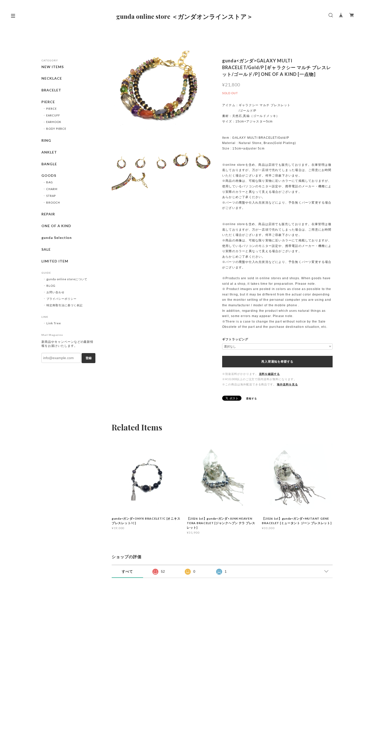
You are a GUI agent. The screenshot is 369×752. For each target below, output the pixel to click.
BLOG (50, 285)
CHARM (51, 189)
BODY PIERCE (56, 128)
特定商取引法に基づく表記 (64, 305)
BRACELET (51, 90)
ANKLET (49, 152)
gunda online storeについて (66, 279)
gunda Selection (56, 238)
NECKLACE (51, 78)
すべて (127, 571)
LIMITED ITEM (54, 261)
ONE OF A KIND (56, 226)
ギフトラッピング (235, 339)
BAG (49, 182)
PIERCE (48, 102)
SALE (46, 249)
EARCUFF (53, 115)
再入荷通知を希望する (277, 361)
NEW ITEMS (52, 67)
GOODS (48, 176)
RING (46, 140)
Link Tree (53, 323)
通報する (251, 398)
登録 (89, 358)
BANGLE (49, 164)
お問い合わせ (55, 292)
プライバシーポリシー (61, 298)
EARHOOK (53, 121)
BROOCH (53, 202)
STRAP (51, 195)
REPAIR (48, 214)
